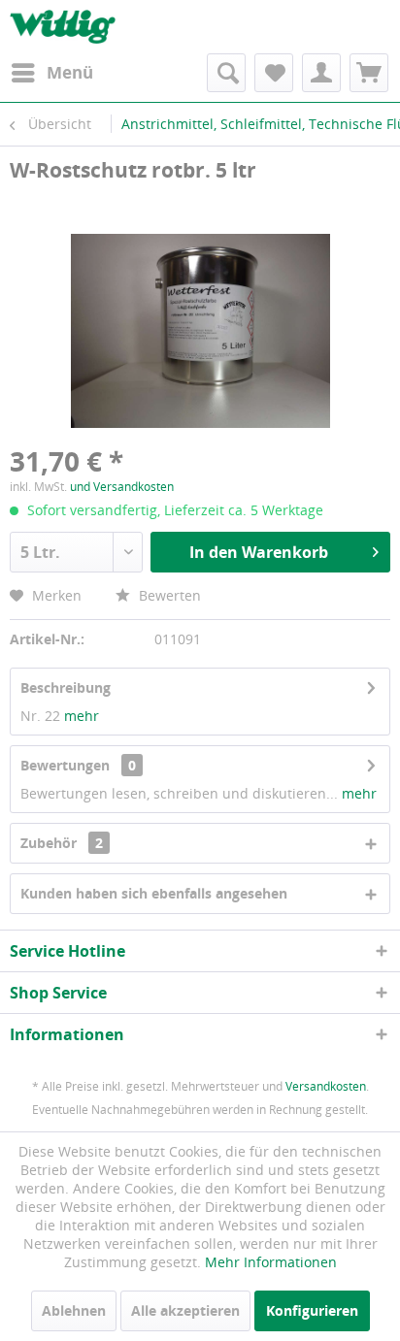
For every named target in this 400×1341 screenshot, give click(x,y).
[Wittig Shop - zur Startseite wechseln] (63, 27)
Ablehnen (74, 1310)
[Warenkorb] (369, 72)
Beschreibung (65, 687)
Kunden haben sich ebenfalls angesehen (153, 893)
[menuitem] (51, 72)
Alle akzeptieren (185, 1310)
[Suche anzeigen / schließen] (226, 72)
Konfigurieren (312, 1310)
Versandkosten (325, 1086)
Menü (70, 72)
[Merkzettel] (273, 72)
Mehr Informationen (271, 1262)
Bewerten (168, 595)
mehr (81, 715)
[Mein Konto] (321, 72)
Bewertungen (65, 765)
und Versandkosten (122, 486)
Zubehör (61, 843)
